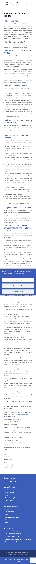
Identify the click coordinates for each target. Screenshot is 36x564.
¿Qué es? (6, 457)
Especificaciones (8, 459)
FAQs (5, 462)
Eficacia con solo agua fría (11, 424)
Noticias (7, 522)
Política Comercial (11, 554)
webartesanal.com (23, 414)
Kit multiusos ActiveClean (11, 440)
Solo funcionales (18, 285)
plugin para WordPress (25, 412)
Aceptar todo (18, 280)
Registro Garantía (23, 554)
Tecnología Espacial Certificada (12, 422)
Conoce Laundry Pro (9, 465)
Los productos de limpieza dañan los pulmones (17, 427)
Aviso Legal (9, 552)
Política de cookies (19, 273)
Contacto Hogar (8, 467)
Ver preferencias (18, 291)
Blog (6, 520)
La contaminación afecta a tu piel (13, 437)
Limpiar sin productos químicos (12, 419)
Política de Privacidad (21, 552)
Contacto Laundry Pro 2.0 (12, 517)
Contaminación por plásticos (11, 430)
